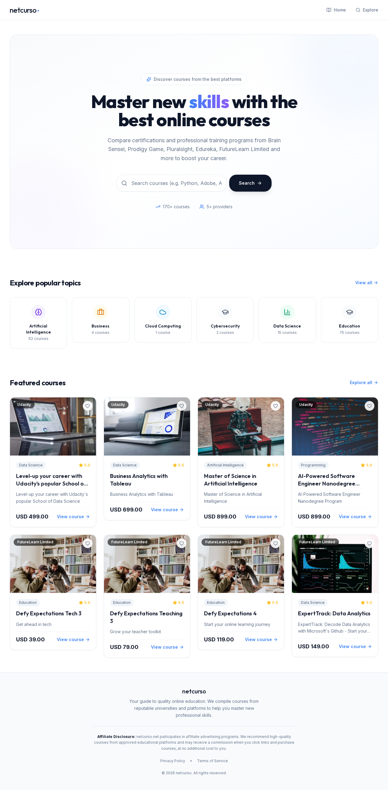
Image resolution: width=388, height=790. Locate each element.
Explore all (361, 382)
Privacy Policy (172, 761)
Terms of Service (212, 761)
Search (247, 183)
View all (363, 282)
